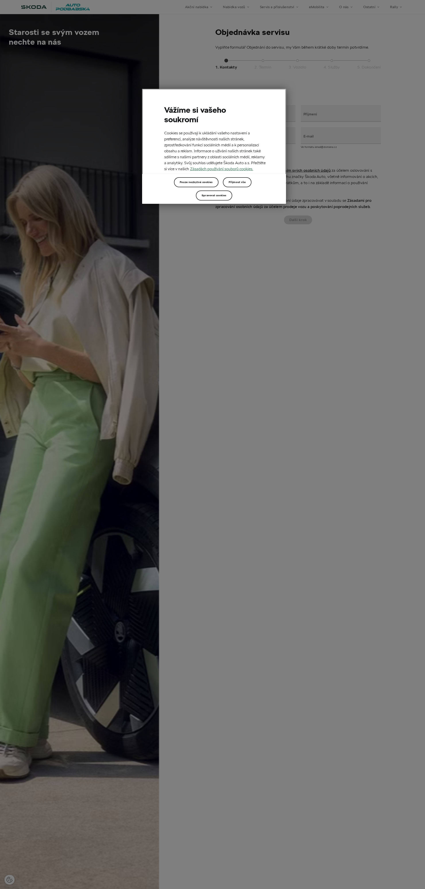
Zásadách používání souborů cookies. (221, 168)
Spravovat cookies (214, 195)
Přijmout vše (237, 182)
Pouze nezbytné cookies (196, 182)
